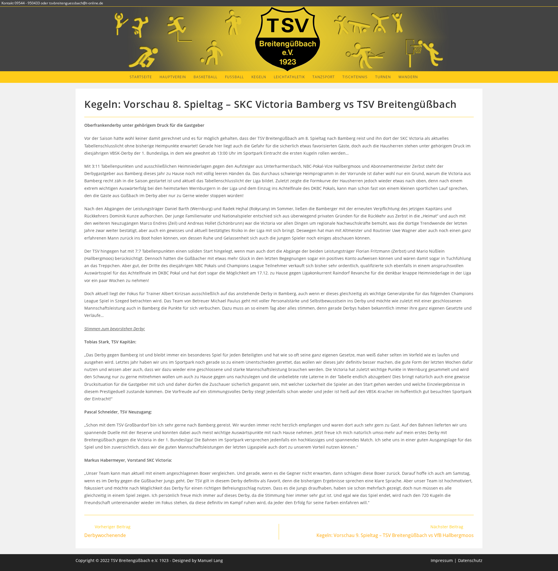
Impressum (442, 560)
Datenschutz (470, 560)
